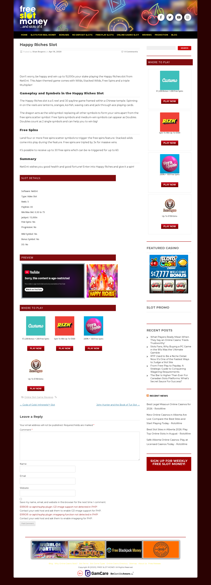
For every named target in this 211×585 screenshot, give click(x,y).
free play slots (105, 35)
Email (23, 476)
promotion (161, 35)
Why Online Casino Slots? (66, 563)
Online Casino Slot (128, 35)
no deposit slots (82, 35)
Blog (51, 563)
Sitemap (133, 563)
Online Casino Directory (117, 563)
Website (24, 488)
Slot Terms (83, 563)
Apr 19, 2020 (55, 52)
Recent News (159, 395)
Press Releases (154, 563)
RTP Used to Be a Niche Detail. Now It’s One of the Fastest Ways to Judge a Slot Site (169, 359)
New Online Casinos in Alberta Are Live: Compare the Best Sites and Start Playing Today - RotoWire (167, 419)
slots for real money (43, 35)
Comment (26, 429)
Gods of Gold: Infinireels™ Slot (37, 404)
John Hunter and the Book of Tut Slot (118, 404)
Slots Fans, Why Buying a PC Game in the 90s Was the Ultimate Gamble (170, 349)
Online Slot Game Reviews (38, 397)
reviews (147, 35)
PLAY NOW (64, 348)
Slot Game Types (97, 563)
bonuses (64, 35)
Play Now (35, 348)
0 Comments (131, 52)
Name (23, 464)
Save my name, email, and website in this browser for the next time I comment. (63, 502)
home (24, 35)
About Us (142, 563)
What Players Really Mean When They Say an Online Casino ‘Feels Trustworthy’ (169, 340)
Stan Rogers (39, 52)
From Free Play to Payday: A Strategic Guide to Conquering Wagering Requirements (168, 368)
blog (174, 35)
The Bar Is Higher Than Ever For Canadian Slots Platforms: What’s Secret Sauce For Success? (169, 378)
